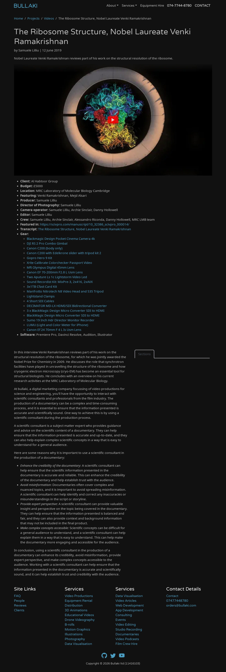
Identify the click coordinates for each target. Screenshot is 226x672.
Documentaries (127, 634)
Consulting (123, 615)
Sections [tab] (144, 354)
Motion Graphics (77, 629)
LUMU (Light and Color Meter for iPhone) (57, 325)
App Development (129, 610)
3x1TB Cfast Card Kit (42, 286)
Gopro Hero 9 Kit (39, 258)
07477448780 (177, 601)
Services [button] (128, 6)
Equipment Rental (78, 601)
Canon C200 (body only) (44, 248)
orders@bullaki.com (181, 605)
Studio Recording (128, 629)
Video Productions (79, 596)
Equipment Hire (152, 6)
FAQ (17, 596)
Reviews (20, 605)
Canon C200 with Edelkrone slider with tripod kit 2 (64, 253)
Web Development (129, 605)
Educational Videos (79, 615)
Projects (33, 18)
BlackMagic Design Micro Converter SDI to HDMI (63, 315)
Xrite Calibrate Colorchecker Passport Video (59, 262)
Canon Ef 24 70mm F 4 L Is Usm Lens (54, 329)
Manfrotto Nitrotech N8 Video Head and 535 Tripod (65, 291)
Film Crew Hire (126, 644)
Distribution (74, 605)
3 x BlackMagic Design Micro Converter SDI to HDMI (65, 310)
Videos (49, 18)
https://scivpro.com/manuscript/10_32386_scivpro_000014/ (84, 224)
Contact (172, 596)
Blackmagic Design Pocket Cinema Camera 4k (61, 238)
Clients (19, 610)
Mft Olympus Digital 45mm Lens (50, 267)
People (19, 601)
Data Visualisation (78, 644)
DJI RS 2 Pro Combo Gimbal (47, 243)
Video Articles (125, 601)
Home (18, 18)
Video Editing (125, 625)
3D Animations (76, 610)
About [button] (111, 6)
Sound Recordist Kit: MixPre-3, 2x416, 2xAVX (60, 282)
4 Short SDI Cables (40, 301)
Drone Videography (80, 620)
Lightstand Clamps (41, 296)
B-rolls (69, 625)
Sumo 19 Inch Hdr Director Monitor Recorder (60, 320)
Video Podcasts (127, 639)
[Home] (25, 6)
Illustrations (74, 634)
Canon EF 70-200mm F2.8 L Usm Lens (55, 272)
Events (120, 620)
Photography (75, 639)
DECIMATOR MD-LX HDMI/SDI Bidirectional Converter (67, 306)
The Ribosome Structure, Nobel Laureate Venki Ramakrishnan (84, 229)
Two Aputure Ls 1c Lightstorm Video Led (57, 277)
